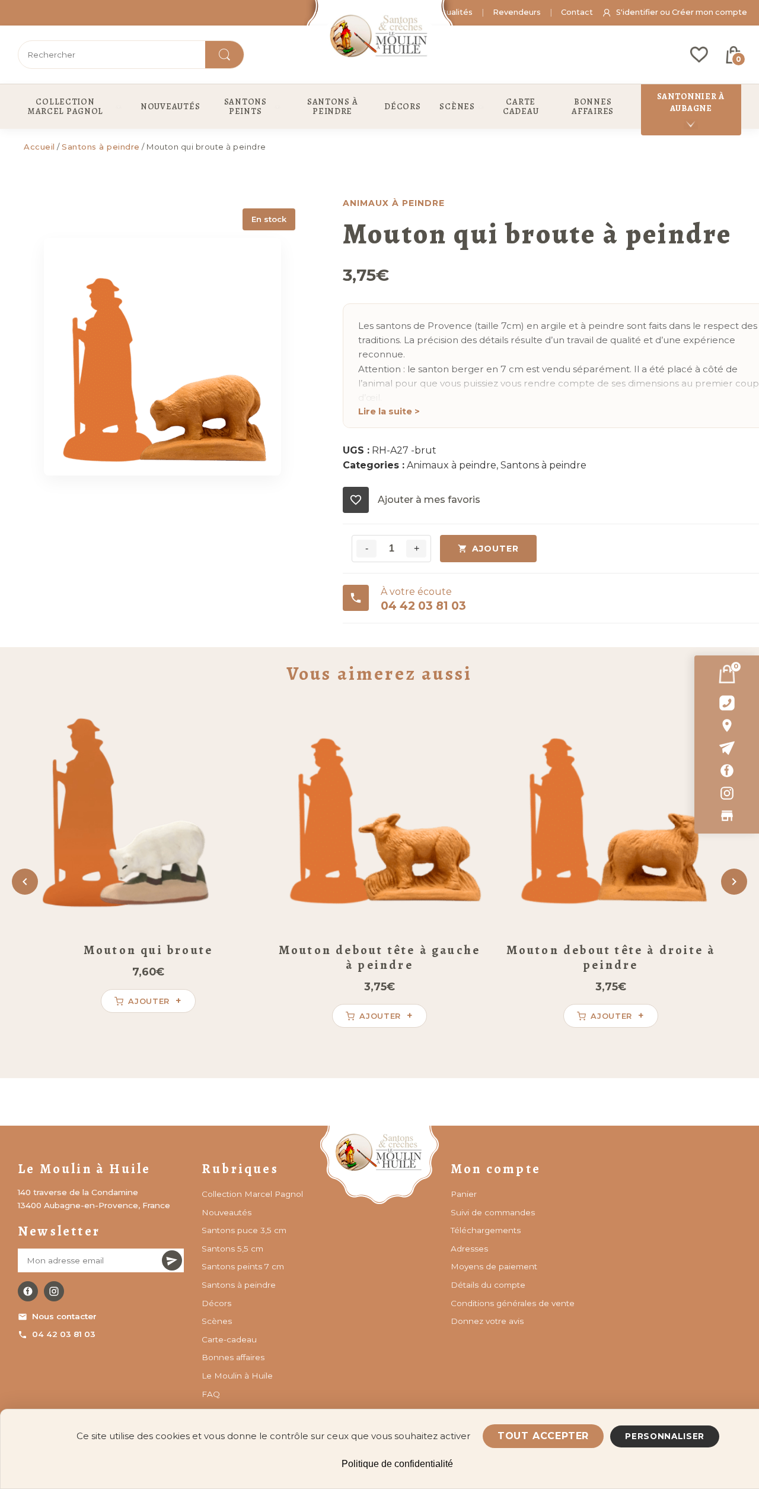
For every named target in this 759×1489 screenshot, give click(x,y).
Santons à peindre (101, 146)
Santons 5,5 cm (232, 1248)
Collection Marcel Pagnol (252, 1194)
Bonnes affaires (233, 1357)
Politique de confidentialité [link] (397, 1464)
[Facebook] (726, 770)
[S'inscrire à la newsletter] (172, 1260)
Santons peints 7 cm (243, 1266)
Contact (577, 12)
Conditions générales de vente (513, 1303)
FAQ (211, 1394)
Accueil (39, 146)
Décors (216, 1303)
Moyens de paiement (494, 1266)
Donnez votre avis (487, 1321)
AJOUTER (495, 548)
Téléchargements (486, 1230)
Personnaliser (664, 1436)
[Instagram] (726, 793)
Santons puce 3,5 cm (244, 1230)
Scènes (217, 1321)
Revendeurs (517, 12)
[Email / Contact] (726, 748)
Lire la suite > (389, 411)
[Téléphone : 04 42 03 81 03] (726, 703)
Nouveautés (226, 1212)
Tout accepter (543, 1436)
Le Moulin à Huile (237, 1375)
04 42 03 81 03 (63, 1334)
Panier (464, 1194)
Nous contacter (64, 1316)
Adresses (469, 1248)
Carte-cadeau (229, 1339)
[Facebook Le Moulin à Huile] (28, 1291)
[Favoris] (699, 54)
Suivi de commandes (493, 1212)
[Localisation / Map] (726, 725)
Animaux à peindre (451, 465)
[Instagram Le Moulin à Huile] (54, 1291)
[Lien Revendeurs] (726, 815)
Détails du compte (488, 1285)
